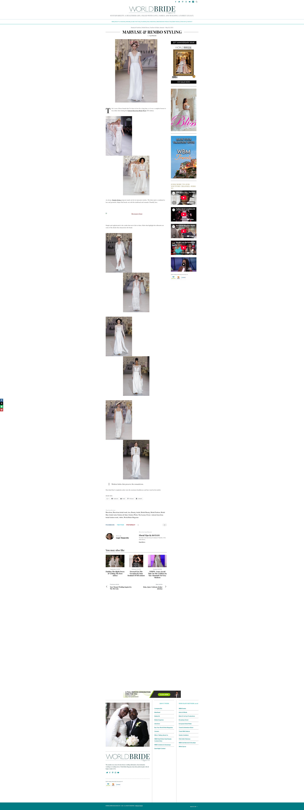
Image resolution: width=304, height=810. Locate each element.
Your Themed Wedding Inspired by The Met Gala (121, 587)
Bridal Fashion (155, 512)
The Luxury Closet (144, 515)
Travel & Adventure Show (186, 727)
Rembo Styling (116, 200)
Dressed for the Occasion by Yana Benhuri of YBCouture (136, 573)
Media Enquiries (159, 720)
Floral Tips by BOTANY (149, 535)
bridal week (113, 515)
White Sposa (182, 746)
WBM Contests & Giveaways (162, 745)
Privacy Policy (139, 805)
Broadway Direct (183, 720)
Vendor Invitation (184, 735)
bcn (129, 512)
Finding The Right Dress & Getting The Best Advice (115, 573)
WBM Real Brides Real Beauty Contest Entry (162, 740)
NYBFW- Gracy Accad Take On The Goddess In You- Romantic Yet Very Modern (157, 574)
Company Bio (158, 708)
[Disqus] (136, 616)
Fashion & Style (154, 27)
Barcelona (109, 512)
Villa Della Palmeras (184, 739)
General (162, 27)
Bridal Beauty (145, 512)
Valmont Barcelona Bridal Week (136, 111)
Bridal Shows (145, 27)
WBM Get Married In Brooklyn (187, 743)
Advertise (157, 724)
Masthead (157, 712)
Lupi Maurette (152, 35)
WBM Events (182, 708)
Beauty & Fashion (136, 27)
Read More (142, 542)
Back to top (193, 806)
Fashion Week (133, 515)
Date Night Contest (159, 748)
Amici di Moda (183, 712)
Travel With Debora (184, 731)
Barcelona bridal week (120, 512)
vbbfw (121, 517)
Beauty (133, 512)
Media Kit (157, 716)
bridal (138, 512)
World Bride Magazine (131, 517)
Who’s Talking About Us (161, 735)
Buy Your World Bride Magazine (163, 727)
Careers (156, 731)
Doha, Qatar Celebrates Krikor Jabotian (152, 587)
